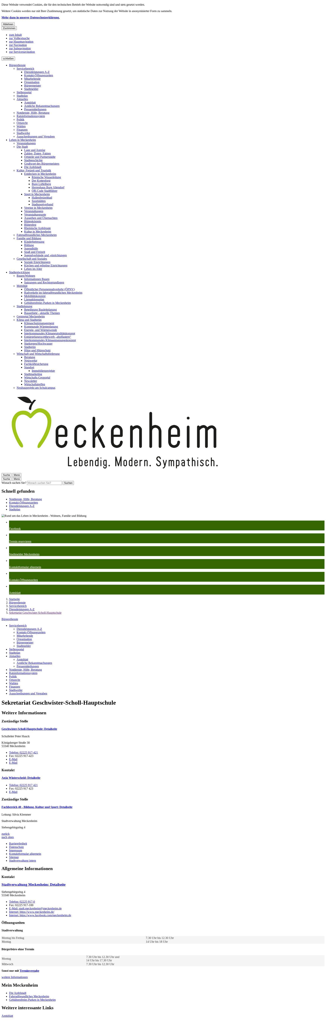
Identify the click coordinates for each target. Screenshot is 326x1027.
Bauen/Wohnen (26, 275)
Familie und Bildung (29, 238)
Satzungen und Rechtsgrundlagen (44, 282)
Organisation (31, 82)
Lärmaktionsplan (34, 299)
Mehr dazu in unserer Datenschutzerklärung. (31, 17)
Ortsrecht (22, 122)
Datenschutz (16, 847)
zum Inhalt (15, 34)
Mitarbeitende (32, 78)
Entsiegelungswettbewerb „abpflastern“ (47, 336)
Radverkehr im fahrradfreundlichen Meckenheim (53, 292)
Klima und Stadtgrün (29, 319)
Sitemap (14, 857)
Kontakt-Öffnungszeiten (38, 75)
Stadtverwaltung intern (22, 860)
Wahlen (21, 126)
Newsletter (30, 381)
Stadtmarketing (33, 374)
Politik (20, 119)
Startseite (14, 599)
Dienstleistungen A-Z (37, 72)
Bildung (29, 245)
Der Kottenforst (41, 180)
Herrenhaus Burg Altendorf (48, 187)
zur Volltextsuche (19, 38)
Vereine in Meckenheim (38, 207)
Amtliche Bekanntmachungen (42, 106)
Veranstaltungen (26, 143)
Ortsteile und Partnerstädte (39, 156)
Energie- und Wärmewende (40, 330)
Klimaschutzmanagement (39, 323)
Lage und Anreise (34, 150)
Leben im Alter (33, 268)
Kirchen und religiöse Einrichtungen (45, 265)
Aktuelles (22, 99)
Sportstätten (39, 201)
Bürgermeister (32, 85)
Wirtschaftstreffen (34, 384)
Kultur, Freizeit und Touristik (34, 170)
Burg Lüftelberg (41, 184)
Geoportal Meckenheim (31, 316)
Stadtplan (22, 95)
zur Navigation (18, 45)
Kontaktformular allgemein (25, 853)
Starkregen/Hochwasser (38, 343)
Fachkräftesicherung (36, 364)
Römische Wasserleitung (46, 177)
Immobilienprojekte (43, 370)
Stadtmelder (31, 89)
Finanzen (22, 129)
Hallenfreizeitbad (42, 197)
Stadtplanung (24, 306)
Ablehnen (8, 24)
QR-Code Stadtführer (44, 190)
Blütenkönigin (32, 221)
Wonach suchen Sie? (14, 482)
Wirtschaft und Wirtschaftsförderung (38, 353)
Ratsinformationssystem (31, 116)
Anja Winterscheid (21, 777)
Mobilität (22, 285)
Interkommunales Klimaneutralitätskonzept (49, 333)
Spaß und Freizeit (34, 251)
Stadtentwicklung (19, 272)
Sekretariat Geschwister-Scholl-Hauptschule (35, 612)
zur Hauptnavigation (21, 41)
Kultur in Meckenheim (37, 231)
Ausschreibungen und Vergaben (36, 136)
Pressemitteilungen (35, 109)
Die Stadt (22, 146)
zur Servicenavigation (22, 51)
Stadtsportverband (42, 204)
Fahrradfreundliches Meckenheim (37, 235)
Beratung (29, 357)
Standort (29, 367)
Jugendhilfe (31, 248)
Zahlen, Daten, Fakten (37, 153)
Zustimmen (9, 28)
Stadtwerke (23, 133)
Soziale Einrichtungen (37, 262)
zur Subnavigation (20, 48)
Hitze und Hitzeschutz (37, 350)
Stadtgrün (30, 347)
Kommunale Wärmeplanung (41, 326)
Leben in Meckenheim (22, 139)
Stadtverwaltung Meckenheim (33, 884)
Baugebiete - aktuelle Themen (42, 313)
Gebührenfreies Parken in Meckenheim (47, 302)
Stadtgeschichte (33, 160)
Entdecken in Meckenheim (40, 173)
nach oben (8, 837)
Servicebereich (25, 68)
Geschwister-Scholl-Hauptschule (29, 728)
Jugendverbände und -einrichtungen (45, 255)
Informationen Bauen (36, 279)
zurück (6, 833)
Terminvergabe (29, 970)
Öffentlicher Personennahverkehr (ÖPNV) (49, 289)
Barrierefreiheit (18, 843)
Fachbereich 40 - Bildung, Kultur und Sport (37, 807)
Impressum (15, 850)
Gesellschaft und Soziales (32, 258)
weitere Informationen (15, 977)
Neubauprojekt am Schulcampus (36, 387)
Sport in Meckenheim (37, 194)
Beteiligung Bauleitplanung (40, 309)
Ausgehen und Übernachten (41, 218)
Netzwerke (30, 360)
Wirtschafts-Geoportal (37, 377)
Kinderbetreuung (34, 241)
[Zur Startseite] (115, 471)
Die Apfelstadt (32, 167)
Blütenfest (30, 224)
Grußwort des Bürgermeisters (41, 163)
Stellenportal (24, 92)
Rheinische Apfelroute (37, 228)
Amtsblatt (30, 102)
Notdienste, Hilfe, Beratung (33, 112)
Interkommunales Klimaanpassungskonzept (50, 340)
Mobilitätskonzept (34, 296)
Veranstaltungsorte (35, 214)
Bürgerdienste (17, 65)
